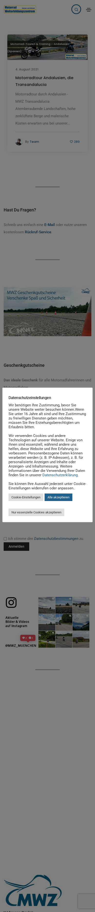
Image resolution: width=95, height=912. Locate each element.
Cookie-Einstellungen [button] (25, 497)
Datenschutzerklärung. (60, 475)
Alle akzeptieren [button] (58, 497)
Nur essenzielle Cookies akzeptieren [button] (36, 512)
